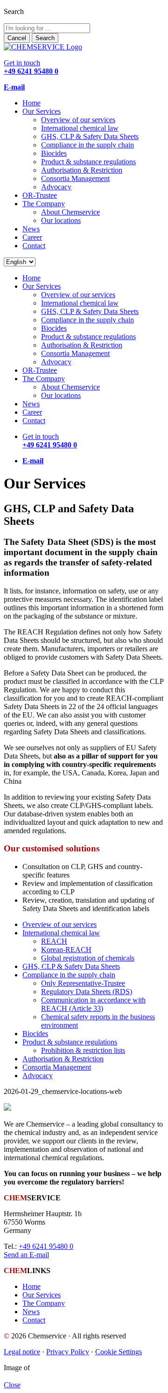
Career (32, 237)
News (31, 229)
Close (12, 1385)
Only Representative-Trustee (83, 983)
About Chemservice (70, 212)
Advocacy (56, 187)
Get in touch (31, 67)
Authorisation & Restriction (81, 170)
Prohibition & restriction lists (83, 1050)
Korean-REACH (66, 950)
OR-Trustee (39, 195)
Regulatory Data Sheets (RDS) (86, 992)
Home (31, 103)
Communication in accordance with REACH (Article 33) (93, 1004)
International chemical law (80, 128)
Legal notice (22, 1352)
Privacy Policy (67, 1352)
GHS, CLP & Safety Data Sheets (90, 136)
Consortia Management (75, 178)
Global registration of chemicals (87, 958)
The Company (43, 204)
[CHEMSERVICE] (43, 47)
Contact (33, 246)
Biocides (54, 153)
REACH (54, 941)
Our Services (41, 111)
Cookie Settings (118, 1352)
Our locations (61, 220)
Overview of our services (78, 120)
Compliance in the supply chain (87, 145)
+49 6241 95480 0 (46, 1246)
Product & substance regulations (88, 162)
